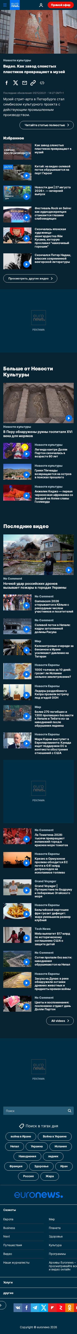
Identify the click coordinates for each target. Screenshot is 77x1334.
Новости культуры (17, 426)
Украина (37, 1146)
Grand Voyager (45, 881)
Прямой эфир (60, 5)
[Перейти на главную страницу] (15, 5)
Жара (50, 1176)
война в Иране (21, 1136)
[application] (38, 32)
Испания (61, 1146)
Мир (38, 641)
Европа (8, 1219)
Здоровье (41, 1166)
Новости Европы (47, 665)
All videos (58, 1020)
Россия (28, 1176)
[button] (30, 278)
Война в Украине (55, 1136)
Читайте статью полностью (45, 125)
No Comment (12, 578)
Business (9, 1228)
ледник (53, 1156)
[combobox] (38, 1111)
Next (6, 1236)
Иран (64, 1166)
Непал (14, 1146)
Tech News (43, 928)
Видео (7, 1253)
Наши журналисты (16, 1262)
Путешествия (12, 1245)
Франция (15, 1166)
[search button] (70, 1111)
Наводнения (27, 1156)
